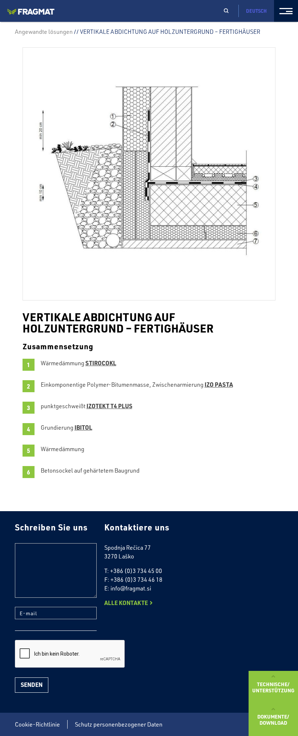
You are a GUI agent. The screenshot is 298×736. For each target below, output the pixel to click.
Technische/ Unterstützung (273, 687)
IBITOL (83, 427)
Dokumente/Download (273, 719)
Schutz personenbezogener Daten (118, 724)
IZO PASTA (219, 384)
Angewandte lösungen (44, 31)
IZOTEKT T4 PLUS (109, 406)
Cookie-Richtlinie (37, 724)
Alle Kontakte (126, 602)
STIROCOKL (100, 363)
